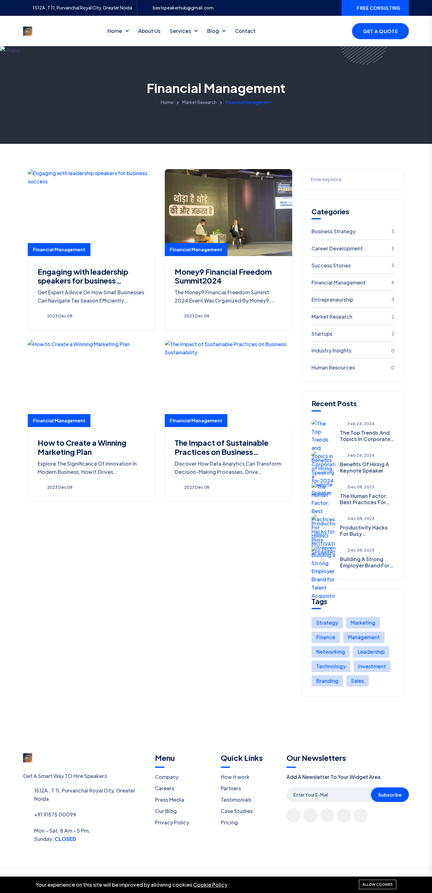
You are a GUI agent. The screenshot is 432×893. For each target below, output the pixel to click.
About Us (149, 31)
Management (364, 637)
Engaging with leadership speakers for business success (83, 281)
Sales (357, 680)
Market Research (199, 102)
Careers (164, 788)
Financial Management (59, 249)
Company (166, 777)
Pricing (229, 822)
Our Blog (166, 811)
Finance (325, 637)
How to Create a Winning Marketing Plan (82, 447)
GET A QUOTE (380, 31)
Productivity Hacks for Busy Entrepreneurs (364, 530)
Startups (353, 333)
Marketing (363, 622)
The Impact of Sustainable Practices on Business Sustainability (221, 452)
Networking (330, 651)
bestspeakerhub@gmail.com (183, 7)
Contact (245, 31)
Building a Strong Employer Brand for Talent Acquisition (365, 562)
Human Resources (353, 367)
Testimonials (236, 799)
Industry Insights (353, 350)
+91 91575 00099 (55, 814)
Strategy (327, 622)
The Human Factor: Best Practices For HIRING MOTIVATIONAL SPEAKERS (364, 499)
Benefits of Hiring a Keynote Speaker (364, 467)
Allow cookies (377, 884)
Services (181, 31)
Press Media (169, 799)
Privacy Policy (172, 822)
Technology (331, 666)
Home (115, 31)
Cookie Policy (210, 884)
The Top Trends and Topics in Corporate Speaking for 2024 (365, 436)
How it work (235, 777)
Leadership (371, 651)
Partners (231, 788)
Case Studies (237, 811)
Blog (213, 31)
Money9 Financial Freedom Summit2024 (223, 276)
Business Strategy (353, 231)
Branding (327, 680)
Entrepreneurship (353, 299)
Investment (372, 666)
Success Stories (353, 265)
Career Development (353, 248)
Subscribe (390, 795)
